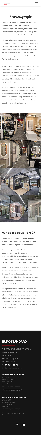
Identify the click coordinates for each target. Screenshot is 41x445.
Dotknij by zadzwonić (12, 368)
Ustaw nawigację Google (11, 386)
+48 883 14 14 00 (10, 365)
